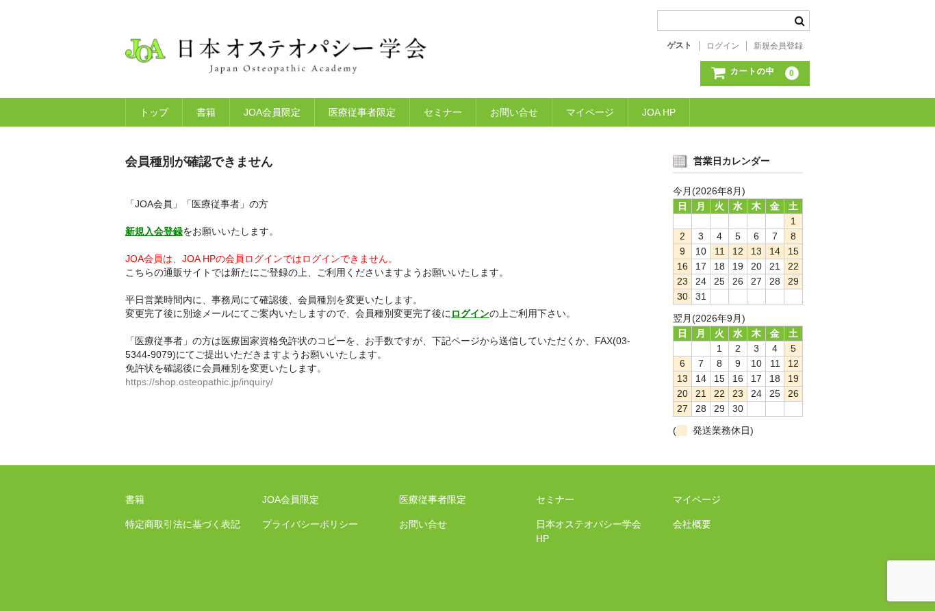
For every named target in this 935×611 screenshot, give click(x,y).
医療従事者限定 (362, 112)
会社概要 (692, 524)
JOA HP (659, 112)
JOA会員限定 (272, 112)
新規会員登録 (778, 46)
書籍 (206, 112)
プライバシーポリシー (310, 524)
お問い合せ (514, 112)
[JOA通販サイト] (275, 60)
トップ (154, 112)
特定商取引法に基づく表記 (182, 524)
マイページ (590, 112)
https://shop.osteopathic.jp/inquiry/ (199, 381)
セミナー (443, 112)
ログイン (722, 46)
